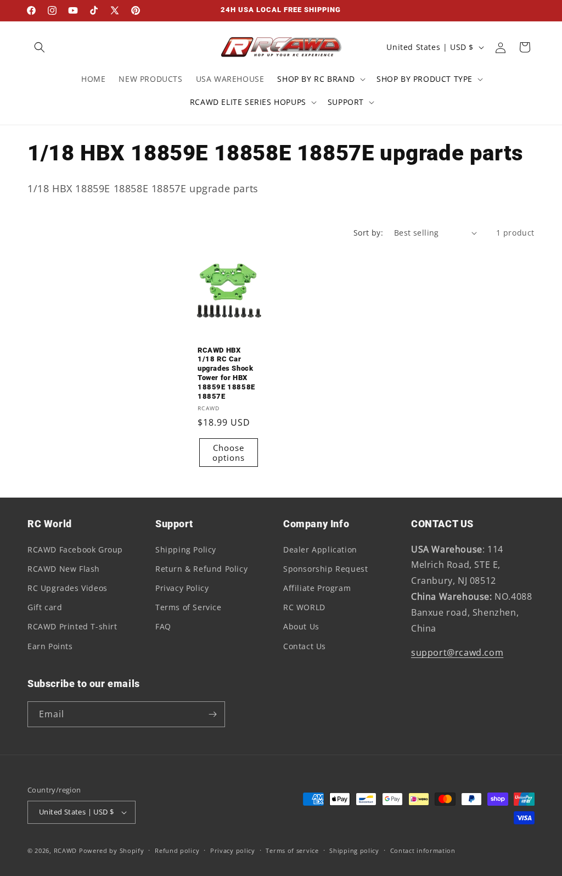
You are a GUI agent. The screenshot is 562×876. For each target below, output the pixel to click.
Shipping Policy (185, 549)
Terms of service (292, 850)
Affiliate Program (317, 588)
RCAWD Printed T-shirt (72, 626)
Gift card (44, 607)
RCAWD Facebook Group (75, 549)
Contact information (423, 850)
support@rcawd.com (457, 652)
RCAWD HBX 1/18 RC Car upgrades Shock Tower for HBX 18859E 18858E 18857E (226, 373)
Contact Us (304, 646)
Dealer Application (320, 549)
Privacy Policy (182, 588)
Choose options (228, 452)
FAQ (163, 626)
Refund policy (177, 850)
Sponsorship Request (325, 568)
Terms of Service (188, 607)
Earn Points (50, 646)
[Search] (39, 47)
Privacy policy (232, 850)
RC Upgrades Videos (67, 588)
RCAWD (65, 850)
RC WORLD (304, 607)
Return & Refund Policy (201, 568)
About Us (301, 626)
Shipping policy (354, 850)
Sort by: (368, 232)
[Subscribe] (212, 714)
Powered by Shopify (111, 850)
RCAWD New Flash (63, 568)
